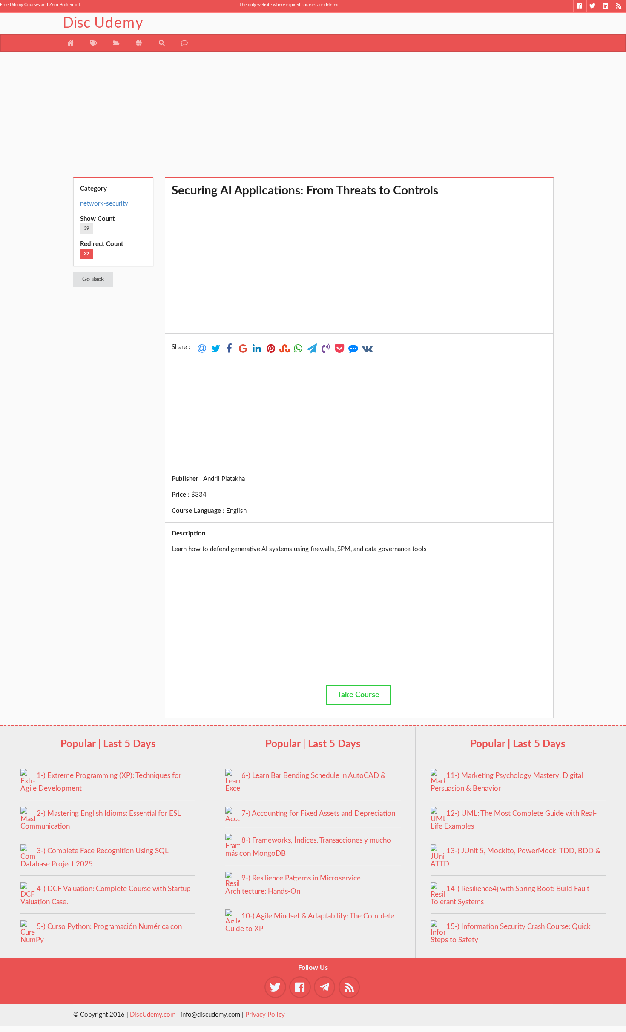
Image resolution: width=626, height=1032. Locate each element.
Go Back (93, 280)
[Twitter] (593, 6)
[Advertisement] (313, 117)
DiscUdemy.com (152, 1015)
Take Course (358, 695)
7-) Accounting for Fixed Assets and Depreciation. (319, 813)
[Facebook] (579, 6)
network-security (104, 203)
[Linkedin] (606, 6)
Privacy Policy (265, 1015)
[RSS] (619, 6)
